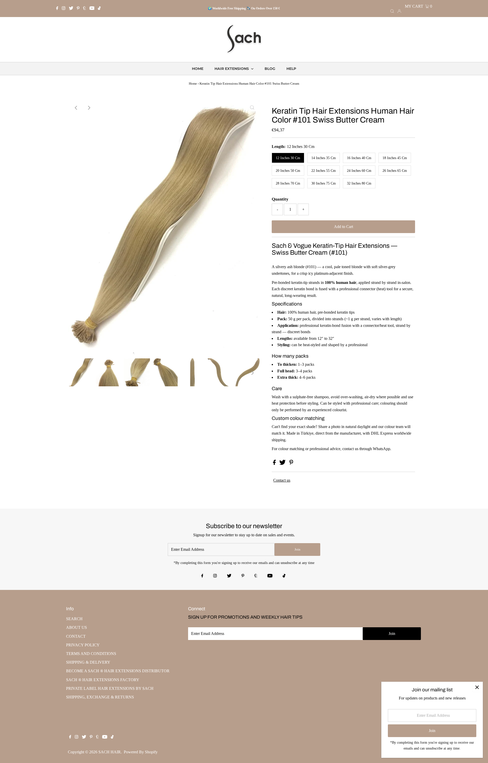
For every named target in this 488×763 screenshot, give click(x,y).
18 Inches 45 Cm (395, 158)
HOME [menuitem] (197, 68)
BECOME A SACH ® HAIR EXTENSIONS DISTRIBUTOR (118, 671)
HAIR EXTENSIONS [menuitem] (232, 68)
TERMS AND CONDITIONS (91, 653)
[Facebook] (57, 9)
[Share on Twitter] (283, 463)
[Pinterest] (78, 9)
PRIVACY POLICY (83, 645)
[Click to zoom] (252, 107)
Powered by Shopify (141, 752)
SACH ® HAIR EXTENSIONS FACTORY (102, 680)
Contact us (281, 480)
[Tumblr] (84, 9)
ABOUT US (76, 627)
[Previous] (76, 107)
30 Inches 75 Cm (323, 183)
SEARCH (74, 619)
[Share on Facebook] (275, 463)
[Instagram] (63, 9)
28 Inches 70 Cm (288, 183)
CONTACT (76, 636)
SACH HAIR (109, 752)
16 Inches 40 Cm (359, 158)
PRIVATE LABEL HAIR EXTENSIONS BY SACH (110, 688)
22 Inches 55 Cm (323, 171)
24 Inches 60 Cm (359, 171)
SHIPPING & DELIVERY (88, 662)
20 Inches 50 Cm (288, 171)
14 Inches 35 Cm (323, 158)
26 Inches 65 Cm (395, 171)
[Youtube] (92, 9)
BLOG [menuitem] (270, 68)
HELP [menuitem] (291, 68)
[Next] (88, 107)
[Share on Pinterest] (291, 463)
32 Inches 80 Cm (359, 183)
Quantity (280, 199)
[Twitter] (71, 9)
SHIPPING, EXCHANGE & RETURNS (100, 697)
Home (193, 83)
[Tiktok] (99, 9)
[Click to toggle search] (392, 11)
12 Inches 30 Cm (288, 158)
